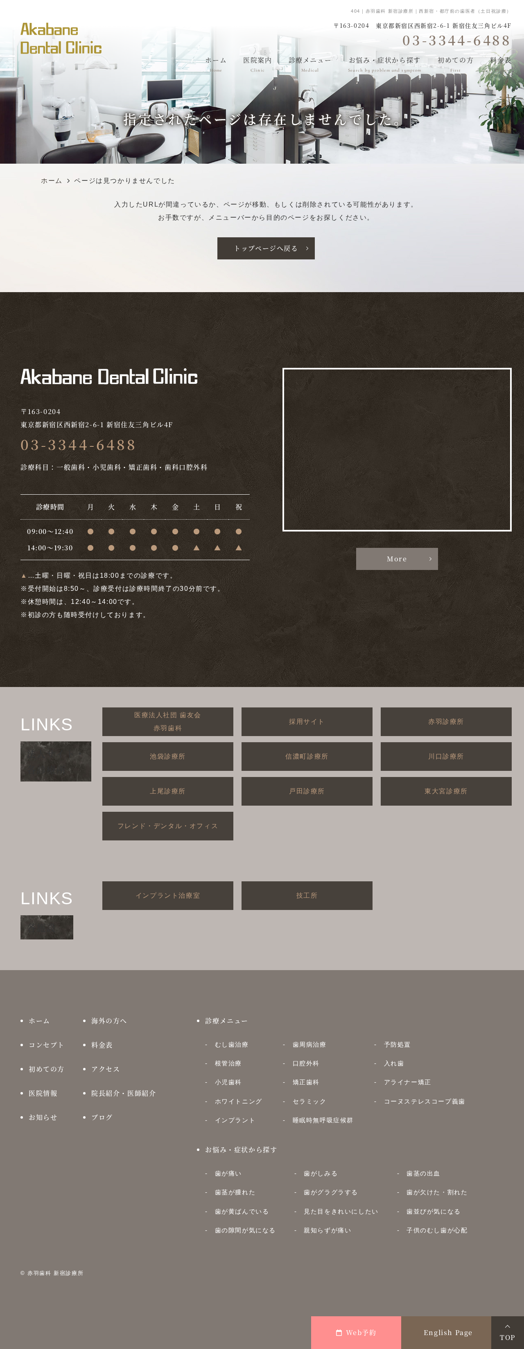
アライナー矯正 (407, 1082)
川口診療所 (446, 756)
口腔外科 (306, 1063)
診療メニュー (310, 63)
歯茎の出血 (423, 1173)
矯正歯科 (306, 1082)
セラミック (309, 1101)
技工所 (307, 895)
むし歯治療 (231, 1044)
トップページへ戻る (266, 248)
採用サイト (307, 721)
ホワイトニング (238, 1101)
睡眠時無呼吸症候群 (323, 1120)
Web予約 (361, 1332)
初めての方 (456, 63)
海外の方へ (109, 1020)
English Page (448, 1332)
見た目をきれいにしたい (341, 1211)
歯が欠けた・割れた (437, 1192)
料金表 (501, 63)
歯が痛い (228, 1173)
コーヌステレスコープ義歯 (424, 1101)
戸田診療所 (307, 791)
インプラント (235, 1120)
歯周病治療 (309, 1044)
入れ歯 (394, 1063)
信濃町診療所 (307, 756)
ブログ (102, 1117)
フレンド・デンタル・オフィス (167, 825)
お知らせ (43, 1117)
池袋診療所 (168, 756)
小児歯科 (228, 1082)
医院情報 (43, 1093)
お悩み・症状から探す (384, 63)
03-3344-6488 (78, 444)
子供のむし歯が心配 (437, 1230)
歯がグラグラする (331, 1192)
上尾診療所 (168, 791)
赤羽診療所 (446, 721)
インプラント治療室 (168, 895)
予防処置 (397, 1044)
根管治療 (228, 1063)
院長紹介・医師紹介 (123, 1093)
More (397, 558)
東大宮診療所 (446, 791)
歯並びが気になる (434, 1211)
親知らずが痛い (327, 1230)
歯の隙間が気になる (245, 1230)
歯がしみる (321, 1173)
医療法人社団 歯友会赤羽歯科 (167, 722)
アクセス (105, 1069)
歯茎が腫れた (235, 1192)
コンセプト (47, 1044)
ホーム (216, 63)
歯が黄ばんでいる (242, 1211)
